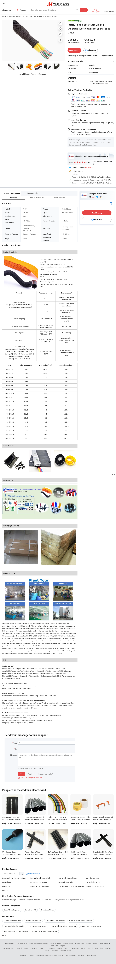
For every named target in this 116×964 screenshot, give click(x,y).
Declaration (81, 955)
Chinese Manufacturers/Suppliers (38, 944)
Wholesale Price (68, 944)
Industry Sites (79, 944)
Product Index (104, 944)
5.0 (90, 197)
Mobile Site (54, 946)
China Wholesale (56, 944)
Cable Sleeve (38, 16)
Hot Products (9, 944)
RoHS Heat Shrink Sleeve (37, 926)
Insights (62, 946)
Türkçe (47, 950)
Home (4, 16)
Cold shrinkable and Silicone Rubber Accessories (72, 886)
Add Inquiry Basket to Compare (34, 74)
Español (25, 948)
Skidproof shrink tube (65, 882)
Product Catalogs (34, 873)
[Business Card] (111, 203)
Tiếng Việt (54, 950)
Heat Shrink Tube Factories (55, 921)
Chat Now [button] (92, 50)
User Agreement (71, 955)
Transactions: (102, 162)
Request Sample (107, 55)
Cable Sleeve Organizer (12, 910)
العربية (83, 948)
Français (41, 948)
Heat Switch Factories (33, 921)
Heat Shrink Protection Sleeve (90, 926)
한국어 (89, 948)
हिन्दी (101, 948)
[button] (70, 198)
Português (33, 948)
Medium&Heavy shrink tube (39, 886)
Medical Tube (6, 882)
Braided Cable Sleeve (51, 16)
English (18, 948)
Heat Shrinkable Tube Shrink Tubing (63, 926)
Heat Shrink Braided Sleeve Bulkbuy (44, 931)
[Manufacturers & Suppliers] (58, 4)
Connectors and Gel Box (38, 882)
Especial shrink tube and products (14, 878)
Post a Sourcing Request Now (30, 778)
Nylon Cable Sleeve (47, 910)
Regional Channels (91, 944)
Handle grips (6, 886)
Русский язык (51, 948)
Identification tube (92, 878)
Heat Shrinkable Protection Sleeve (16, 931)
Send (21, 774)
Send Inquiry (74, 50)
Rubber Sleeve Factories (12, 921)
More (4, 936)
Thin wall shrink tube (93, 882)
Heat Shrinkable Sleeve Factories (80, 921)
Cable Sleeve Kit (30, 910)
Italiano (59, 948)
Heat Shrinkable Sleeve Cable (14, 926)
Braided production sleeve (95, 886)
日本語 (96, 948)
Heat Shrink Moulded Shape (67, 878)
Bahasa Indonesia (65, 950)
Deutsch (66, 948)
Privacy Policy (91, 955)
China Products (20, 944)
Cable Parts (28, 16)
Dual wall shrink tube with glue (40, 878)
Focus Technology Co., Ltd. (43, 955)
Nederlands (75, 948)
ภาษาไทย (108, 948)
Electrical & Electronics (15, 16)
